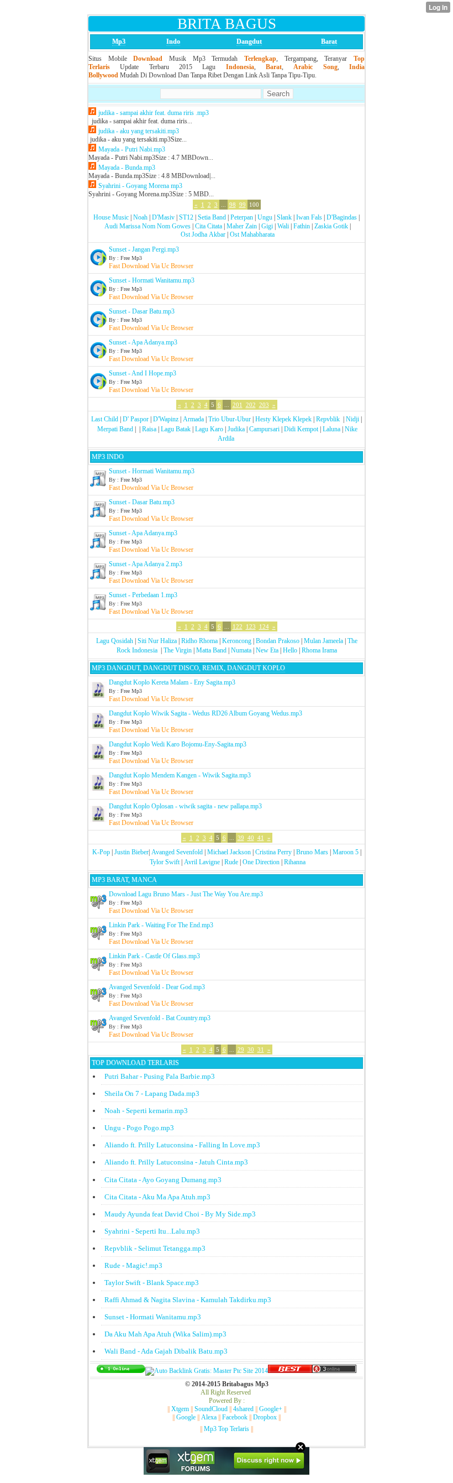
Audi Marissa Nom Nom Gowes (147, 226)
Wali (283, 226)
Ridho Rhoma (199, 641)
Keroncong (236, 641)
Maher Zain (242, 226)
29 (241, 1049)
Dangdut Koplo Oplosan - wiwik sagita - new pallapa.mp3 (185, 806)
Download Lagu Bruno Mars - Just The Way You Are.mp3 (186, 894)
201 (238, 404)
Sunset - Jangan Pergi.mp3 (144, 249)
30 (250, 1049)
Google (186, 1417)
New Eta (267, 650)
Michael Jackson (229, 852)
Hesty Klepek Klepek (283, 419)
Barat (329, 41)
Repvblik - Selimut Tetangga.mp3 (155, 1248)
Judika (236, 429)
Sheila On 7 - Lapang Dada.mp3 (151, 1093)
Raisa (149, 429)
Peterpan (241, 217)
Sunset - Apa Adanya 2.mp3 (145, 564)
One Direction (261, 862)
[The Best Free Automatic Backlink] (290, 1371)
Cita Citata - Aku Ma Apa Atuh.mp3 (157, 1197)
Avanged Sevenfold (177, 852)
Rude (231, 862)
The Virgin (178, 650)
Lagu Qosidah (114, 641)
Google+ (270, 1409)
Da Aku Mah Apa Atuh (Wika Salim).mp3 (165, 1334)
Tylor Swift (165, 862)
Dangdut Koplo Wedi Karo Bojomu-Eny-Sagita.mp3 (177, 744)
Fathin (301, 226)
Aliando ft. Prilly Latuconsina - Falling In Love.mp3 (182, 1145)
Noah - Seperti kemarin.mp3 (146, 1110)
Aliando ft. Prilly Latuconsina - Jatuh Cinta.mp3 (176, 1162)
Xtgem (180, 1409)
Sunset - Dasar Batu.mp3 (142, 311)
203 (264, 404)
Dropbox (265, 1417)
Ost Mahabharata (252, 234)
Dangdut (249, 41)
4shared (243, 1409)
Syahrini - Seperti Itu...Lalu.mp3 (152, 1231)
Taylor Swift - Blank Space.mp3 (151, 1282)
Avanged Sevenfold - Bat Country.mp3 (159, 1018)
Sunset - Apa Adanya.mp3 (143, 342)
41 (260, 837)
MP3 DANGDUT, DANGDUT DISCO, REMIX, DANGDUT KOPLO (188, 668)
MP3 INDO (108, 457)
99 (242, 204)
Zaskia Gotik (331, 226)
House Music (111, 217)
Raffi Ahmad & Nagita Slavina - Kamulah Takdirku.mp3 (187, 1300)
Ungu (264, 217)
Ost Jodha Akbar (203, 234)
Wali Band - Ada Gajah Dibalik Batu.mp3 (166, 1351)
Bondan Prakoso (277, 641)
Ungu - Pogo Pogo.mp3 (139, 1128)
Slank (284, 217)
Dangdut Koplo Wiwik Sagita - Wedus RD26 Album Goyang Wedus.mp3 (205, 713)
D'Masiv (163, 217)
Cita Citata (208, 226)
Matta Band (211, 650)
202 (251, 404)
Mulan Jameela (323, 641)
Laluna (331, 429)
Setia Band (212, 217)
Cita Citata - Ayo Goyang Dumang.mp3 (163, 1180)
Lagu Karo (209, 429)
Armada (193, 419)
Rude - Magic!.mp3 (133, 1265)
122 (238, 626)
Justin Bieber (131, 852)
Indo (173, 41)
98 (232, 204)
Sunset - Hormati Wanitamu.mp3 (151, 280)
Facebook (234, 1417)
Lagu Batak (176, 429)
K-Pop (101, 852)
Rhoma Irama (319, 650)
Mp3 (118, 41)
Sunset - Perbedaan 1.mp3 (143, 595)
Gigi (267, 226)
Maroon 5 (346, 852)
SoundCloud (211, 1409)
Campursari (264, 429)
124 (264, 626)
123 (251, 626)
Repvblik (328, 419)
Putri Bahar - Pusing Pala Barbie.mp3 (159, 1076)
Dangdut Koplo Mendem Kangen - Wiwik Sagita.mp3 (180, 775)
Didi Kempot (301, 429)
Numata (241, 650)
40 (250, 837)
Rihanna (294, 862)
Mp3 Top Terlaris (226, 1429)
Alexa (209, 1417)
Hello (290, 650)
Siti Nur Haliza (157, 641)
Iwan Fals (309, 217)
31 (260, 1049)
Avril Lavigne (202, 862)
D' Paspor (136, 419)
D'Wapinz (165, 419)
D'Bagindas (341, 217)
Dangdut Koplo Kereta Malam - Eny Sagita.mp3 (172, 682)
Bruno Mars (312, 852)
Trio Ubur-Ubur (229, 419)
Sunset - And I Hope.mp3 (142, 373)
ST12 (186, 217)
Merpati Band (115, 429)
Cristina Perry (273, 852)
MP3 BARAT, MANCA (124, 880)
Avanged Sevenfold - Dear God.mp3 (157, 987)
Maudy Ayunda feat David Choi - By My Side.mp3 (180, 1214)
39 (241, 837)
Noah (140, 217)
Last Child (104, 419)
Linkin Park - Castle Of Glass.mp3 (154, 956)
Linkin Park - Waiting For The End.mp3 (161, 925)
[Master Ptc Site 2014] (206, 1371)
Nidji (352, 419)
